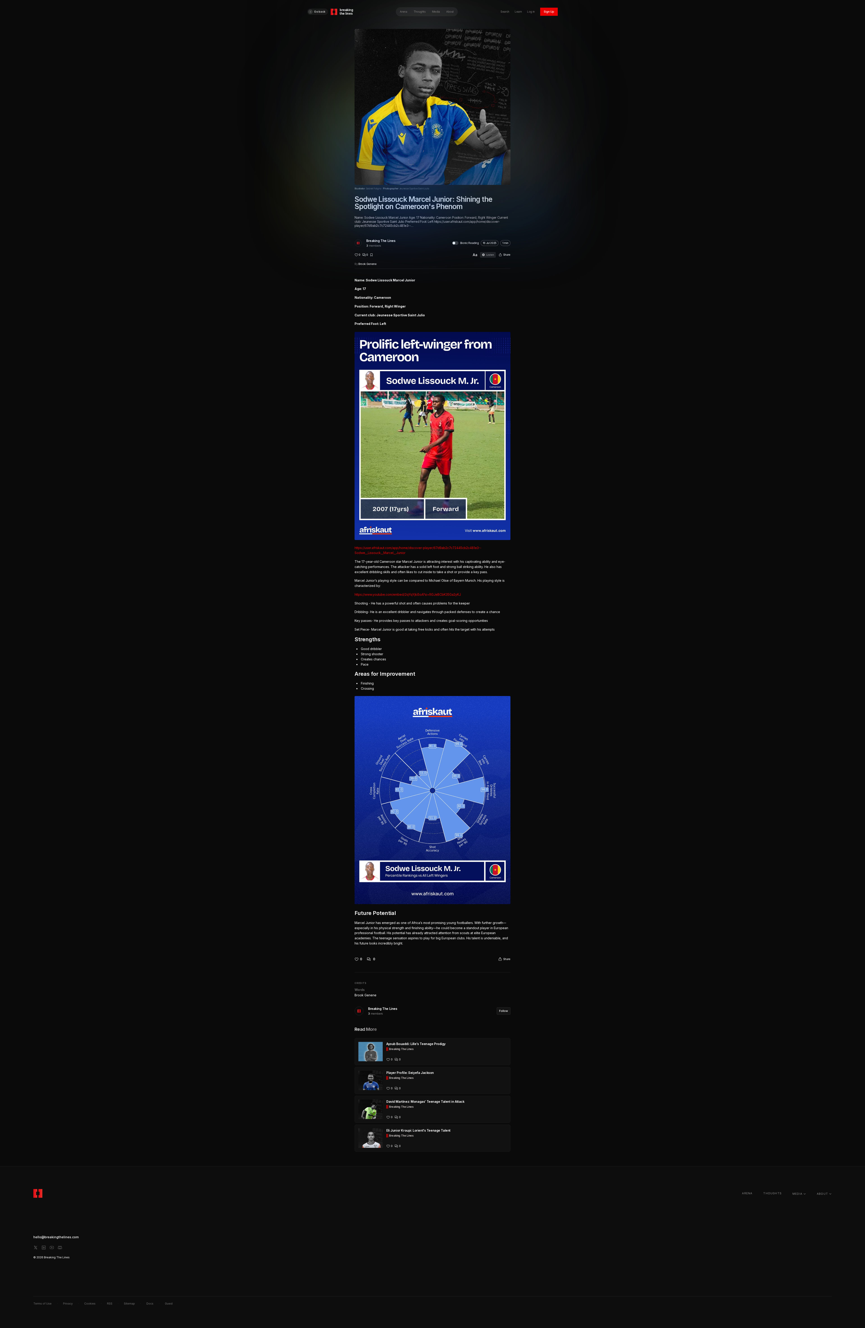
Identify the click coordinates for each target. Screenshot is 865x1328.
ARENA (747, 1193)
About (450, 11)
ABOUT (822, 1193)
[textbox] (432, 612)
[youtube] (52, 1247)
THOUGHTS (772, 1193)
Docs (149, 1303)
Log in (531, 11)
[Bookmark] (371, 255)
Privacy (68, 1303)
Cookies (90, 1303)
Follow (503, 1011)
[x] (35, 1247)
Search (505, 11)
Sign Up (549, 11)
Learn (518, 11)
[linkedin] (43, 1247)
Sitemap (129, 1303)
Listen (490, 254)
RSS (109, 1303)
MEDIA (797, 1193)
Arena (403, 11)
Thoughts (420, 11)
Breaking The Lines (380, 241)
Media (436, 11)
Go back (319, 11)
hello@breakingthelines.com (56, 1237)
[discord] (60, 1247)
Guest (169, 1303)
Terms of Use (42, 1303)
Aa (475, 255)
